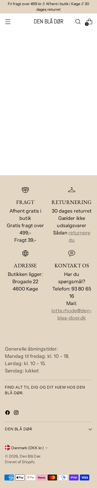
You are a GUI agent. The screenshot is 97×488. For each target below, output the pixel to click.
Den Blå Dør (30, 456)
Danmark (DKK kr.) (27, 447)
